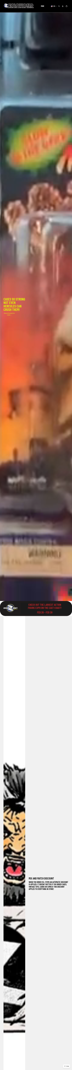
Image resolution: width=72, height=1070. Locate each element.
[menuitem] (42, 6)
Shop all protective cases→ (9, 314)
